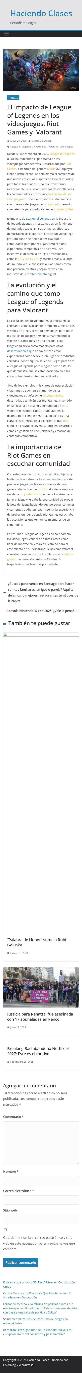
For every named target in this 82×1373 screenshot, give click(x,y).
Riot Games (39, 146)
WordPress (26, 1365)
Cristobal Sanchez (41, 140)
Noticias (13, 97)
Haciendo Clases (41, 13)
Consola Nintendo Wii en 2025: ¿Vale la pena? (40, 611)
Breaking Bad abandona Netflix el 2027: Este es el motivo (38, 1051)
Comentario (13, 1117)
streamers (50, 479)
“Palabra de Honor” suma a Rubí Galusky (36, 942)
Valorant (53, 146)
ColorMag (9, 1365)
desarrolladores (17, 351)
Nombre (11, 1171)
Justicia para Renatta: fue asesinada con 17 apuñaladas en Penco (40, 1016)
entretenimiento (35, 274)
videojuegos (66, 146)
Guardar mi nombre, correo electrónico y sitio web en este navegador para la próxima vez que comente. (39, 1243)
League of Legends (20, 146)
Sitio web (10, 1210)
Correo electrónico (18, 1191)
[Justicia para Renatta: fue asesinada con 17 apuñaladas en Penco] (41, 970)
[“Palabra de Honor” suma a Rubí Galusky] (41, 635)
